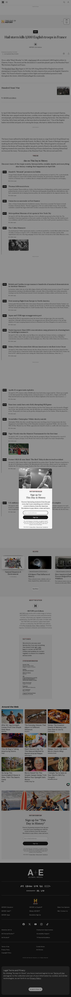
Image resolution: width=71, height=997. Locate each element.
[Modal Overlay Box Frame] (35, 498)
